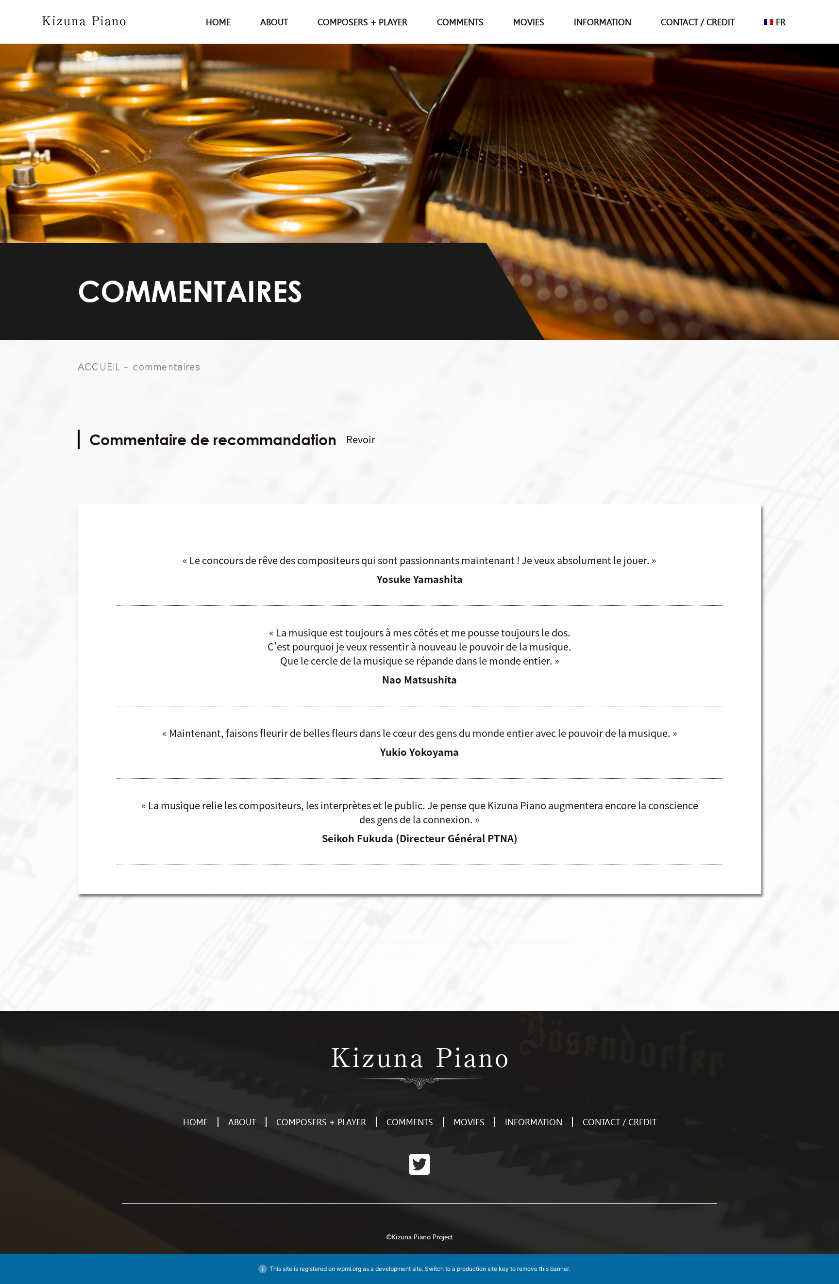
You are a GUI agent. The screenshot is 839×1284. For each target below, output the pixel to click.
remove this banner (543, 1268)
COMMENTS (460, 22)
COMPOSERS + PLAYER (362, 22)
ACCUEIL (99, 366)
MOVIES (528, 22)
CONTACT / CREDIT (698, 22)
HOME (218, 22)
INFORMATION (602, 22)
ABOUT (274, 22)
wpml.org (348, 1268)
